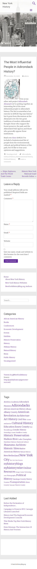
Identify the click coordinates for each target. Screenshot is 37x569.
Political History (10, 159)
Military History (10, 347)
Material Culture (23, 442)
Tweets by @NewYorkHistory (15, 375)
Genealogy (7, 432)
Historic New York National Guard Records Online (29, 173)
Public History (9, 357)
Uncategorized (11, 154)
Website (7, 241)
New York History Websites (16, 283)
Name (7, 224)
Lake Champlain (24, 439)
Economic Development (13, 329)
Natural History (10, 350)
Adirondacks (26, 154)
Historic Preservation (12, 340)
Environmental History (24, 157)
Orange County (20, 472)
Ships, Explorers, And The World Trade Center (8, 173)
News (6, 354)
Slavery (29, 479)
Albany (28, 409)
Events (6, 333)
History (7, 343)
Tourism (6, 482)
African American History (14, 319)
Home (6, 277)
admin (26, 76)
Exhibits (7, 336)
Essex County (22, 426)
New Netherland (11, 455)
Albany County (10, 412)
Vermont (12, 485)
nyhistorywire (13, 467)
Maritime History (10, 442)
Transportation (17, 482)
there (14, 138)
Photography (11, 475)
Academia (15, 402)
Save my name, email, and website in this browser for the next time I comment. (18, 254)
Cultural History (9, 157)
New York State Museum (16, 460)
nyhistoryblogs (13, 463)
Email (7, 233)
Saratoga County (19, 479)
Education (9, 426)
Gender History (19, 430)
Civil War (22, 419)
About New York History (15, 279)
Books (6, 322)
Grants (13, 432)
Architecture (23, 415)
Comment (8, 198)
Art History (10, 419)
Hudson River (11, 439)
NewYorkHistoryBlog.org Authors (18, 286)
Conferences (9, 326)
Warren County (20, 485)
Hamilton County (21, 432)
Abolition (7, 402)
